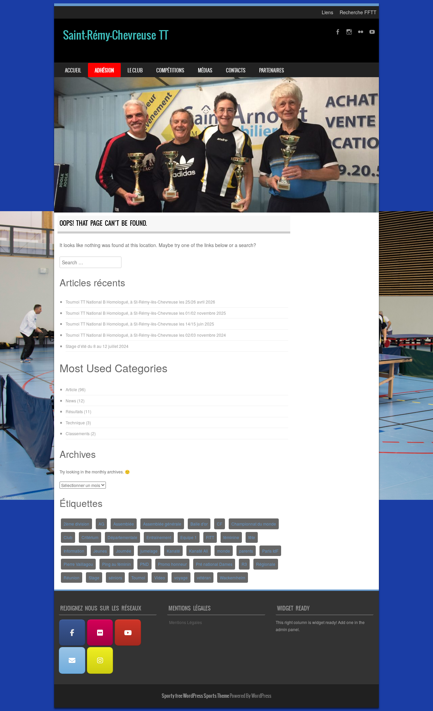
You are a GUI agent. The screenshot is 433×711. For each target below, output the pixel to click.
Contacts (236, 70)
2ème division (76, 524)
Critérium (90, 537)
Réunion (71, 577)
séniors (115, 577)
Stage (94, 577)
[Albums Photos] (100, 632)
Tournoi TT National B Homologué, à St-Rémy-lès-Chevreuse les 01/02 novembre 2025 (146, 313)
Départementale (122, 537)
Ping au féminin (116, 564)
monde (223, 551)
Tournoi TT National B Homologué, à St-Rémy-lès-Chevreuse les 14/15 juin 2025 (140, 324)
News (71, 400)
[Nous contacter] (72, 660)
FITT (210, 537)
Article (71, 389)
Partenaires (271, 70)
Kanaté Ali (198, 551)
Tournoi (138, 577)
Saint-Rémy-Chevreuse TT (115, 35)
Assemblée (123, 524)
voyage (181, 577)
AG (101, 524)
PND (144, 564)
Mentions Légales (185, 622)
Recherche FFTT (358, 12)
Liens (327, 12)
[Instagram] (100, 660)
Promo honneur (172, 564)
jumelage (149, 551)
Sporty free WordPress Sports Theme (195, 695)
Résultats (74, 411)
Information (74, 551)
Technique (75, 422)
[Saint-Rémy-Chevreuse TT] (216, 116)
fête (251, 537)
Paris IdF (270, 551)
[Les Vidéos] (128, 632)
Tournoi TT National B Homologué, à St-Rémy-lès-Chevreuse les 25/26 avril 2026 (140, 302)
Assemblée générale (162, 524)
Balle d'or (199, 524)
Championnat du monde (253, 524)
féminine (231, 537)
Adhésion (104, 70)
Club (68, 537)
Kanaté (173, 551)
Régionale (265, 564)
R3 (244, 564)
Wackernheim (232, 577)
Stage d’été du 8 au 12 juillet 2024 (97, 346)
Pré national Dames (214, 564)
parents (246, 551)
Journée (123, 551)
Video (159, 577)
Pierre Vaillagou (78, 564)
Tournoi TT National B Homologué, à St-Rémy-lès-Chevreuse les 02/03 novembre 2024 (146, 335)
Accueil (73, 70)
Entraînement (158, 537)
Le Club (135, 70)
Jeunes (100, 551)
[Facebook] (72, 632)
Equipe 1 (188, 537)
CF (219, 524)
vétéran (204, 577)
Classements (78, 433)
